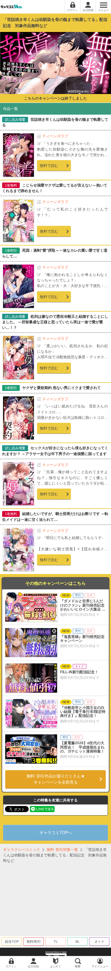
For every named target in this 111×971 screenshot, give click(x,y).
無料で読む (49, 165)
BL (78, 941)
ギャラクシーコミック (21, 849)
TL (56, 941)
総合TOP (12, 941)
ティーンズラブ (55, 136)
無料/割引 (34, 941)
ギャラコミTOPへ (55, 832)
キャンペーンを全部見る (56, 779)
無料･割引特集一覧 (62, 849)
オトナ (99, 941)
